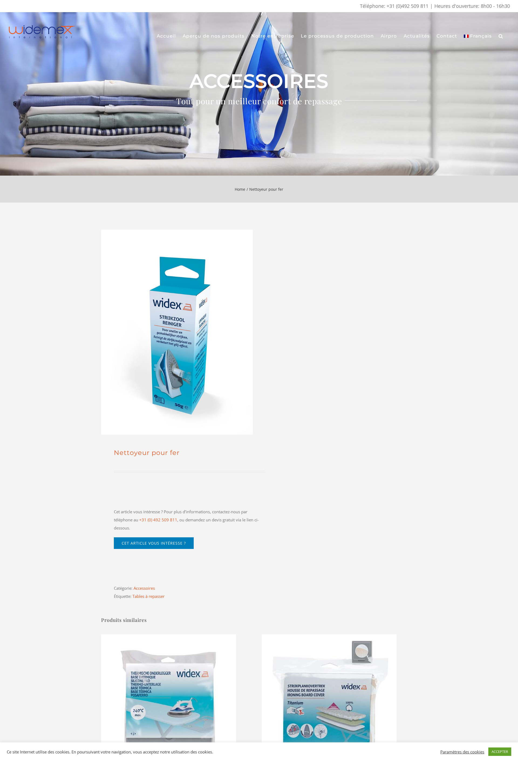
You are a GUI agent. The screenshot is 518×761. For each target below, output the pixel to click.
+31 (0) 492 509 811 (158, 519)
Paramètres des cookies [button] (462, 751)
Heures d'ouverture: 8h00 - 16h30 (472, 6)
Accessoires (144, 588)
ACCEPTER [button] (500, 751)
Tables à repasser (148, 596)
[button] (501, 36)
